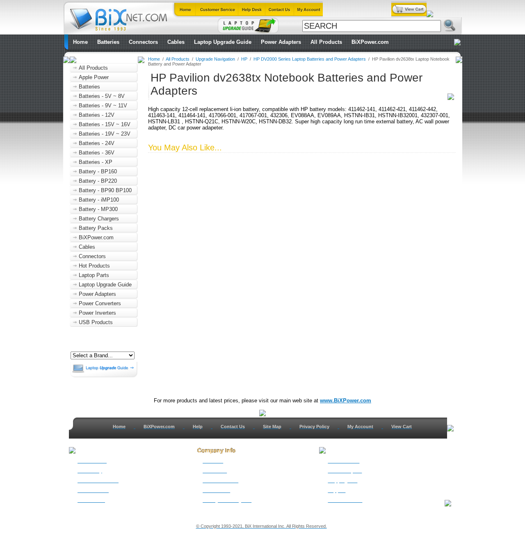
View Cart (401, 426)
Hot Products (94, 266)
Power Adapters (281, 42)
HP (244, 59)
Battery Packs (96, 228)
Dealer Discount (345, 500)
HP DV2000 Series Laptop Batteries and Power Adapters (309, 59)
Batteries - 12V (96, 115)
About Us (213, 460)
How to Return (343, 460)
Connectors (143, 42)
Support (336, 490)
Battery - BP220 (98, 181)
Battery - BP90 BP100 (105, 190)
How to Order (92, 460)
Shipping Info (342, 480)
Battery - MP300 (98, 209)
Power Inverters (97, 313)
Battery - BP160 (98, 171)
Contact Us (233, 426)
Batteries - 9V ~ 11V (103, 105)
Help (198, 426)
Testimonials (216, 490)
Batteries (108, 42)
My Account (360, 426)
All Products (326, 42)
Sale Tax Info (91, 500)
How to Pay (90, 470)
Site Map (272, 426)
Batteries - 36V (96, 153)
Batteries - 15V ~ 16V (104, 124)
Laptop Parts (94, 275)
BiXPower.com (370, 42)
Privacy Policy (314, 426)
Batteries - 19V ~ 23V (104, 134)
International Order (98, 480)
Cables (176, 42)
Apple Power (94, 77)
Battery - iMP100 (99, 200)
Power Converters (100, 303)
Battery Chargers (99, 219)
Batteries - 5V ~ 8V (102, 96)
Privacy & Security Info (227, 500)
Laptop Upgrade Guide (222, 42)
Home (80, 42)
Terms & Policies (220, 480)
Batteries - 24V (96, 143)
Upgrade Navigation (215, 59)
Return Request (345, 470)
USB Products (96, 322)
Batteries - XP (95, 162)
